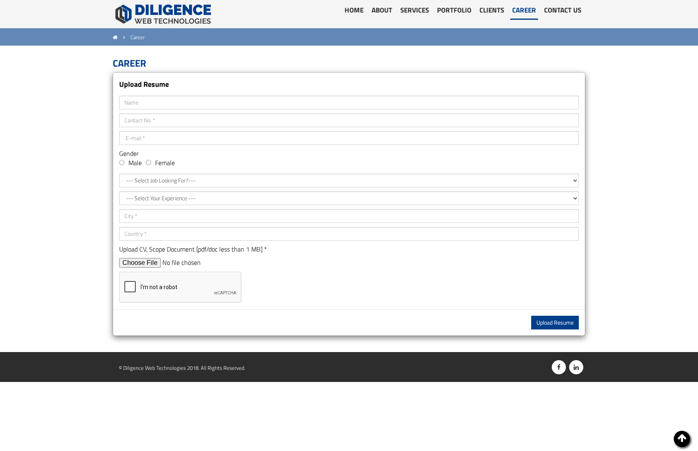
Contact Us (562, 10)
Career (524, 10)
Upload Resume (555, 322)
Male (135, 163)
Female (165, 163)
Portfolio (454, 10)
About (382, 10)
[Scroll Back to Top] (682, 439)
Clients (491, 10)
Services (414, 10)
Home (354, 10)
